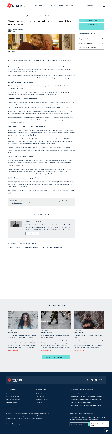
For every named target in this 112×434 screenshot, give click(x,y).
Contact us (39, 402)
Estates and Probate (31, 247)
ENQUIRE (90, 5)
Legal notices (21, 424)
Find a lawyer (91, 28)
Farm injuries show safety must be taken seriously (86, 399)
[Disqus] (41, 272)
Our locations (40, 394)
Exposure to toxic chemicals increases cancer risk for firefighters (87, 394)
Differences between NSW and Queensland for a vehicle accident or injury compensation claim (87, 405)
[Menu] (104, 5)
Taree (14, 31)
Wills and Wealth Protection (52, 247)
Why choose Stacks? (42, 399)
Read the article (13, 350)
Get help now (91, 20)
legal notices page (17, 203)
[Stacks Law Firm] (16, 5)
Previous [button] (5, 331)
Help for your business (13, 399)
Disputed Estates (14, 247)
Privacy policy (10, 424)
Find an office (91, 24)
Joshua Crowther (17, 29)
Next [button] (106, 331)
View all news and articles (56, 357)
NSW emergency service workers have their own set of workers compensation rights (87, 396)
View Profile (32, 233)
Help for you (10, 394)
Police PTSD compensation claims (81, 402)
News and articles (11, 402)
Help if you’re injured (12, 396)
